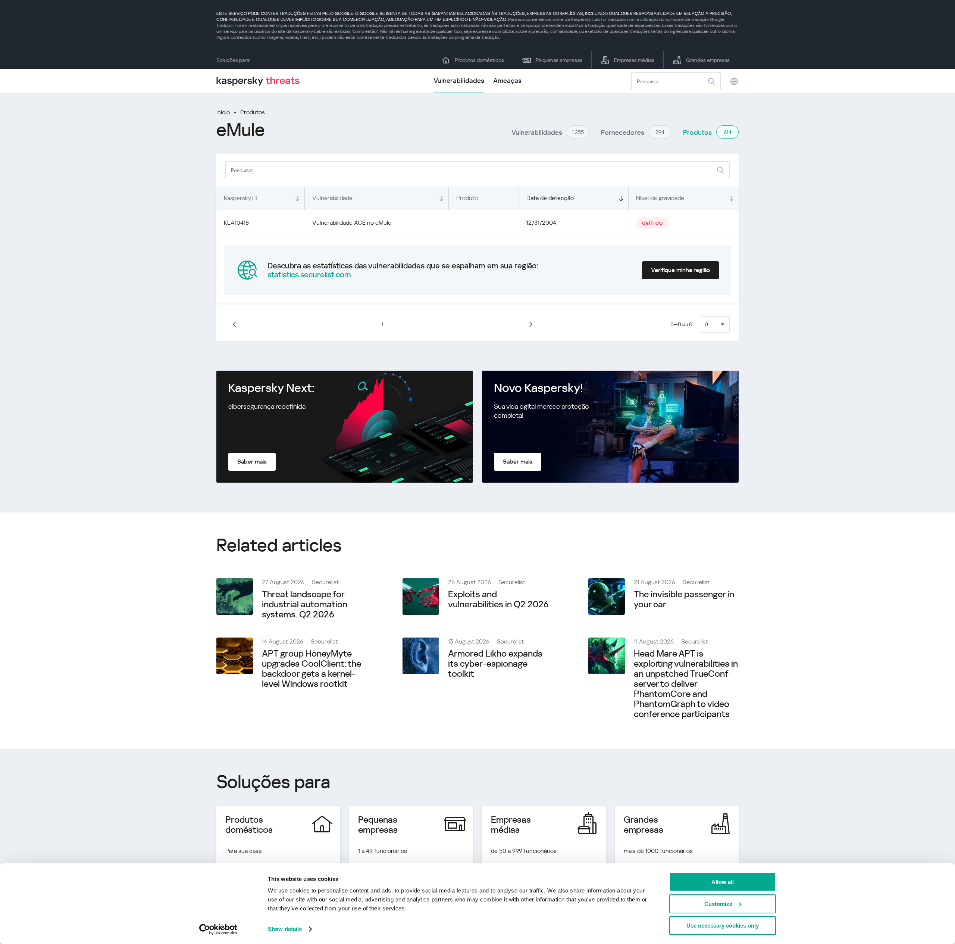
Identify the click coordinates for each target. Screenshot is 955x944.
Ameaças (507, 80)
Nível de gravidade (660, 198)
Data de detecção (550, 198)
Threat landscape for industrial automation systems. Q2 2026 (304, 604)
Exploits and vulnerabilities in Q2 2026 (498, 599)
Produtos (252, 112)
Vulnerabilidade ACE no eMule (351, 222)
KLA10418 (236, 222)
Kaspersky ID (240, 198)
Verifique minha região (680, 270)
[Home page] (261, 81)
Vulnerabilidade (332, 198)
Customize (718, 904)
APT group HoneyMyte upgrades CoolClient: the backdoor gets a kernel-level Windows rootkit (311, 668)
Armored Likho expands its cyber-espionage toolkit (495, 663)
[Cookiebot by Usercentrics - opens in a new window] (218, 929)
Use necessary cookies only (722, 925)
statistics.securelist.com (309, 274)
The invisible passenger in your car (684, 599)
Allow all (722, 882)
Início (223, 112)
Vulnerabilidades (458, 80)
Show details (285, 929)
